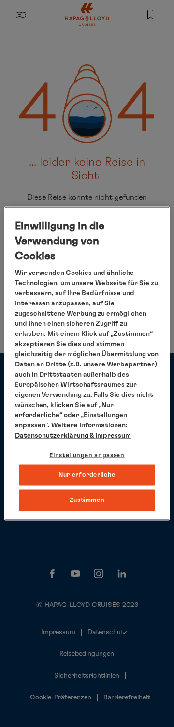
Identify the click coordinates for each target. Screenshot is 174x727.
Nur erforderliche (87, 474)
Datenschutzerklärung (51, 435)
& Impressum (109, 435)
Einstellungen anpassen (86, 456)
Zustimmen (87, 500)
